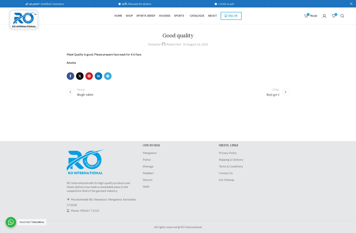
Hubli (146, 186)
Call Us (233, 15)
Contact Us (226, 173)
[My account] (324, 16)
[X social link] (80, 76)
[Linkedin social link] (98, 76)
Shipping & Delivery (231, 159)
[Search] (342, 16)
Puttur (147, 159)
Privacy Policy (228, 153)
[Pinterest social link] (89, 76)
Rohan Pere (174, 44)
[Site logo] (26, 19)
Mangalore (150, 153)
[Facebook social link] (70, 76)
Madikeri (148, 173)
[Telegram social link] (108, 76)
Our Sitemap (226, 179)
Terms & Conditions (231, 166)
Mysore (147, 179)
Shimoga (148, 166)
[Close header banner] (351, 3)
